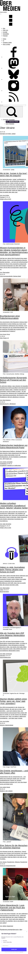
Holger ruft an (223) (5, 199)
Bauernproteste (4, 591)
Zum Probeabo (10, 124)
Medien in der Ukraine (6, 791)
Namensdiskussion (5, 657)
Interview (2, 655)
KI (3, 40)
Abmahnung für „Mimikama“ (8, 404)
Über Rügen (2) (4, 338)
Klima (4, 39)
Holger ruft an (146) (5, 527)
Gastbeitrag (3, 463)
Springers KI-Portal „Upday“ (8, 133)
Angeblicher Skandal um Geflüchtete (10, 465)
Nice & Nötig (6, 44)
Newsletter (6, 34)
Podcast (5, 35)
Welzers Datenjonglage (6, 725)
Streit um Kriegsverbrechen (7, 865)
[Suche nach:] (13, 105)
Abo (4, 28)
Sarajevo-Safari (7, 42)
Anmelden (12, 119)
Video (1, 589)
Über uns (5, 30)
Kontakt (5, 32)
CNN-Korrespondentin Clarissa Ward (10, 276)
